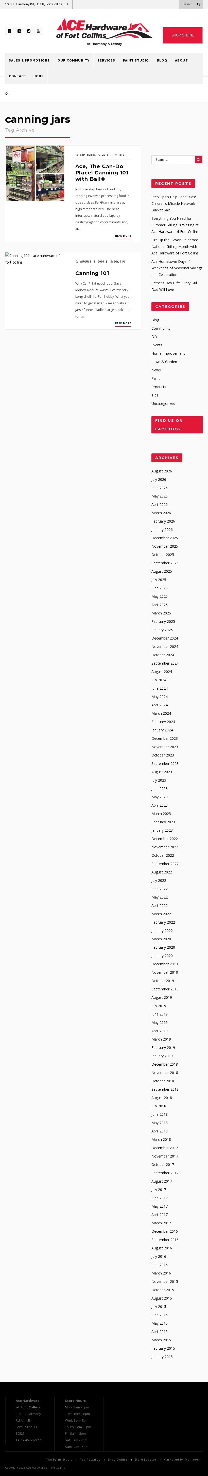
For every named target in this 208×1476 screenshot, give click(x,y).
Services (106, 60)
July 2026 (158, 479)
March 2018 (161, 1139)
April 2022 (159, 905)
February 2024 (163, 721)
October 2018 (162, 1081)
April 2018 (159, 1131)
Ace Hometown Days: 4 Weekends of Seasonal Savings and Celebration (176, 268)
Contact (17, 76)
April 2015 (159, 1331)
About (181, 60)
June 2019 (159, 1014)
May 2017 (159, 1206)
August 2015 (161, 1298)
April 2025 (159, 604)
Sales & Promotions (29, 60)
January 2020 (162, 955)
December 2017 (164, 1147)
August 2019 (161, 997)
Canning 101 (92, 273)
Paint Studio (136, 60)
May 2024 (159, 696)
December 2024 (164, 638)
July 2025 (158, 579)
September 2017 (165, 1172)
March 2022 (161, 913)
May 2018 (159, 1122)
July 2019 (158, 1005)
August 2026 (161, 471)
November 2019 (164, 972)
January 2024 (162, 730)
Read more (123, 235)
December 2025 (164, 537)
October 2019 (162, 980)
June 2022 (159, 888)
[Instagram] (19, 31)
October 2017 (162, 1164)
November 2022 (164, 847)
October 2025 (162, 554)
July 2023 (158, 780)
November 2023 (164, 746)
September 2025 (165, 563)
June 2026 (159, 487)
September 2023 (165, 763)
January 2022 (162, 930)
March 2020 (161, 938)
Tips (121, 154)
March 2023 (161, 813)
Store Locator (145, 1459)
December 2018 (164, 1064)
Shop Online (117, 1459)
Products (158, 386)
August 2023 (161, 771)
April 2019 (159, 1030)
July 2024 (158, 679)
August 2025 (161, 571)
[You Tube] (38, 31)
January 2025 (162, 629)
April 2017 (159, 1214)
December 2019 (164, 964)
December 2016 (164, 1231)
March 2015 (161, 1340)
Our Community (74, 60)
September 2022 (165, 863)
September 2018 (165, 1089)
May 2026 (159, 496)
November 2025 (164, 546)
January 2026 (162, 529)
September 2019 (165, 989)
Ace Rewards (90, 1459)
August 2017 (161, 1181)
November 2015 (164, 1281)
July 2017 (158, 1189)
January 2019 (162, 1055)
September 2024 (165, 663)
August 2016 (161, 1248)
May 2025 (159, 596)
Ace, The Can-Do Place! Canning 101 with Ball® (102, 172)
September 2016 (165, 1239)
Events (156, 345)
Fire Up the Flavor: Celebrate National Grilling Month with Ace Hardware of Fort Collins (175, 246)
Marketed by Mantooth (182, 1459)
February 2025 (163, 621)
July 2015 (158, 1306)
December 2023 (164, 738)
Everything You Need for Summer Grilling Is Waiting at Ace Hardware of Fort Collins (175, 225)
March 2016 (161, 1273)
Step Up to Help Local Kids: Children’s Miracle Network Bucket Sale (173, 203)
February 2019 (163, 1047)
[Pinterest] (28, 31)
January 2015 (162, 1356)
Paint (155, 378)
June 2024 (159, 688)
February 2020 (163, 947)
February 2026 (163, 521)
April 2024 (159, 705)
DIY (116, 261)
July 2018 (158, 1106)
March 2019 (161, 1039)
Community (160, 328)
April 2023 (159, 805)
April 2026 (159, 504)
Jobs (39, 76)
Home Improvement (168, 353)
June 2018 (159, 1114)
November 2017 (164, 1156)
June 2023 (159, 788)
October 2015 (162, 1289)
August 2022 (161, 872)
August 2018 (161, 1097)
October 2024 (162, 654)
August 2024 (161, 671)
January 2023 (162, 830)
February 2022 (163, 922)
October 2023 (162, 755)
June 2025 (159, 588)
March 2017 (161, 1223)
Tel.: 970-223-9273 (29, 1440)
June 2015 (159, 1314)
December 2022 (164, 838)
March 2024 (161, 713)
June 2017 (159, 1197)
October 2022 (162, 855)
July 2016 (158, 1256)
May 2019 (159, 1022)
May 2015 (159, 1323)
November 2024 (164, 646)
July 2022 (158, 880)
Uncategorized (163, 403)
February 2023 (163, 822)
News (156, 370)
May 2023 (159, 796)
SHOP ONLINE (182, 35)
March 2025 (161, 613)
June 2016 (159, 1264)
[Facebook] (9, 31)
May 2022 (159, 897)
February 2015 (163, 1348)
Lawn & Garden (164, 361)
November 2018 (164, 1072)
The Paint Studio (59, 1459)
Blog (162, 60)
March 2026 (161, 512)
